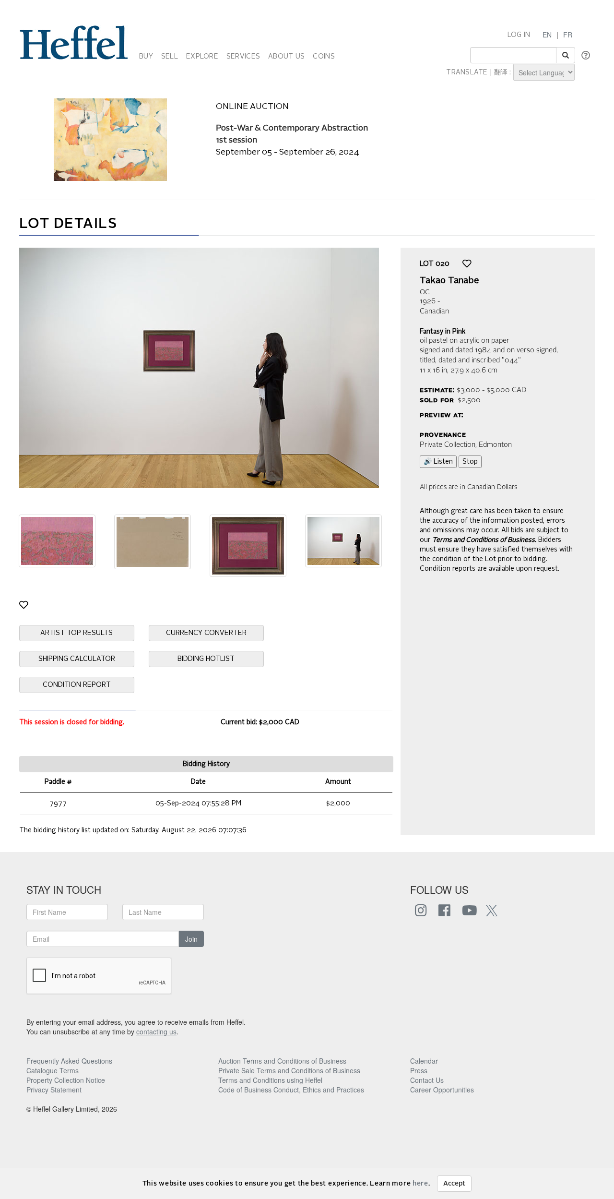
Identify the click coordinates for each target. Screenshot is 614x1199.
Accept (454, 1183)
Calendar (424, 1061)
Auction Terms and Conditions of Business (282, 1061)
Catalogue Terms (52, 1070)
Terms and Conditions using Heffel (270, 1080)
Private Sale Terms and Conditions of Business (289, 1070)
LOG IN (519, 35)
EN (547, 34)
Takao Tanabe (449, 280)
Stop (470, 461)
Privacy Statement (54, 1089)
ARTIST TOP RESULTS (76, 633)
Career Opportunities (442, 1089)
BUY (146, 56)
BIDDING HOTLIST (206, 659)
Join (191, 939)
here (420, 1183)
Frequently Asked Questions (69, 1061)
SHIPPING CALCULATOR (76, 659)
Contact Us (427, 1080)
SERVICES (243, 56)
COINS (323, 56)
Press (418, 1070)
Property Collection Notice (65, 1080)
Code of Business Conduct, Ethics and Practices (291, 1089)
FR (567, 34)
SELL (169, 56)
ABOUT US (286, 56)
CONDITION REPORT (77, 685)
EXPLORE (202, 56)
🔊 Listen (438, 461)
